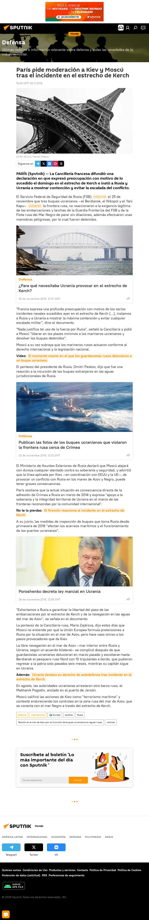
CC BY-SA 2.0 (23, 156)
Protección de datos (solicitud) (21, 875)
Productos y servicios (62, 870)
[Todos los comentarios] (6, 914)
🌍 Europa (54, 714)
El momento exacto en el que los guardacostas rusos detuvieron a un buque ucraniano (74, 358)
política (69, 714)
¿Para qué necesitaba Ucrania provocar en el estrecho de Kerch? (73, 288)
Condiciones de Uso (35, 870)
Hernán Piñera (40, 156)
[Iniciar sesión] (128, 27)
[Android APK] (14, 886)
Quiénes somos (11, 870)
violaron (35, 206)
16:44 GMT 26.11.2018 (29, 83)
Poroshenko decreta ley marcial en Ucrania (59, 591)
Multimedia (93, 837)
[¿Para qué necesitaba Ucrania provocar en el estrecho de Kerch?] (74, 250)
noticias (111, 722)
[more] (128, 298)
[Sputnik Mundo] (19, 31)
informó (100, 196)
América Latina (12, 837)
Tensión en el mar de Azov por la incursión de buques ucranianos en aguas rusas (60, 722)
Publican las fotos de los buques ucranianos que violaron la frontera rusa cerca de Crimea (73, 445)
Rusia (80, 714)
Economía (58, 837)
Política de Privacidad (103, 870)
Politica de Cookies (129, 870)
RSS (44, 875)
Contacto (82, 870)
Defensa (25, 279)
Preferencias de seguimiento (66, 875)
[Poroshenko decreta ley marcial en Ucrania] (74, 561)
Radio (109, 837)
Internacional (38, 714)
